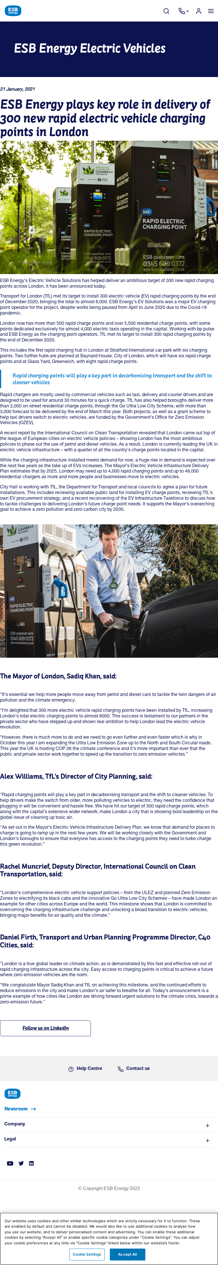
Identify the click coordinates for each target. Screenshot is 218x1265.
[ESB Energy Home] (109, 1093)
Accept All (127, 1254)
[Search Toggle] (169, 11)
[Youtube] (10, 1164)
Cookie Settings (87, 1254)
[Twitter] (21, 1164)
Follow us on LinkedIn (45, 1028)
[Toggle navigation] (211, 11)
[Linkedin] (31, 1164)
